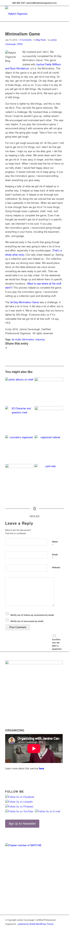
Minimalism (28, 339)
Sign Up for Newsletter (22, 823)
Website (56, 567)
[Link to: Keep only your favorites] (19, 391)
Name (55, 543)
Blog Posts (41, 39)
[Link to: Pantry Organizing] (48, 446)
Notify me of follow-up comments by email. (32, 614)
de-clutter (16, 339)
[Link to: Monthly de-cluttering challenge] (48, 391)
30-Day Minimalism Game (24, 302)
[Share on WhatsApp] (10, 348)
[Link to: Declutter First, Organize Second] (19, 478)
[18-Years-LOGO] (28, 13)
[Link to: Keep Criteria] (19, 420)
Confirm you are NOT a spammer (57, 644)
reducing (40, 339)
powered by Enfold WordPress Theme (35, 923)
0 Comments (25, 39)
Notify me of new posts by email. (27, 621)
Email (55, 556)
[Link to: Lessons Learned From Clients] (48, 417)
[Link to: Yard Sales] (48, 474)
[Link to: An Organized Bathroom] (19, 449)
